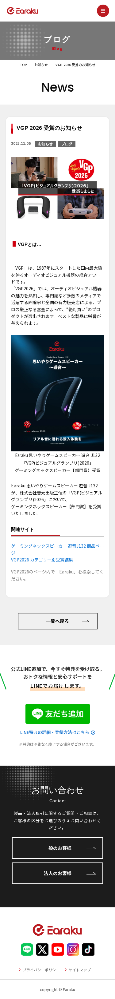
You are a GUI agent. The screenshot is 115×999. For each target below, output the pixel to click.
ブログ (66, 143)
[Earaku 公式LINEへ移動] (27, 952)
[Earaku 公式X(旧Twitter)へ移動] (42, 952)
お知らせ (41, 64)
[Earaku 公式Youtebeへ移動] (58, 952)
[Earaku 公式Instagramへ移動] (73, 952)
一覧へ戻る (57, 621)
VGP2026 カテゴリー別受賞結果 (42, 560)
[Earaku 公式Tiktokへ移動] (88, 952)
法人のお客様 (57, 873)
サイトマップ (80, 969)
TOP (23, 64)
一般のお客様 (57, 848)
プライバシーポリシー (41, 969)
